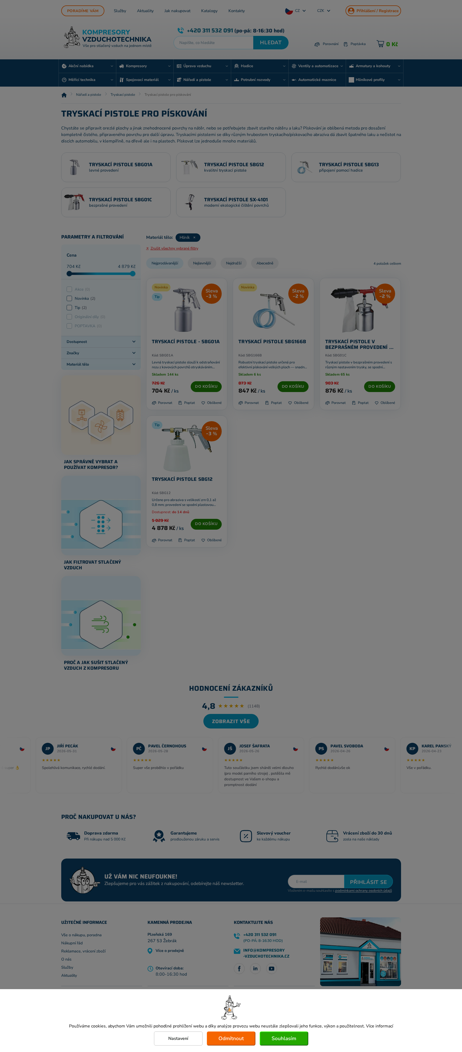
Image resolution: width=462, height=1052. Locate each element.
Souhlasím (284, 1038)
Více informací (379, 1026)
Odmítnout (231, 1038)
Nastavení (178, 1038)
